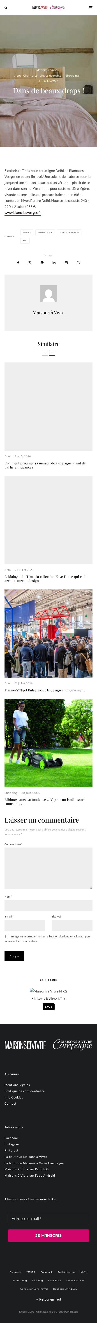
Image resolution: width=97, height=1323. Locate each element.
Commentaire (13, 844)
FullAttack (47, 1272)
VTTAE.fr (31, 1272)
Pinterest (11, 1150)
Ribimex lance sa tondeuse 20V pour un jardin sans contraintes (44, 801)
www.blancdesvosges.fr (23, 212)
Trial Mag (37, 1280)
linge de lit (46, 232)
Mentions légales (17, 1085)
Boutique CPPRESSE (65, 1288)
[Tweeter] (30, 262)
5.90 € (48, 1006)
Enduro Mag (19, 1280)
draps (27, 232)
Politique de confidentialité (25, 1091)
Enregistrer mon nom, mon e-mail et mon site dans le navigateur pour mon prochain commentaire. (48, 939)
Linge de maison (70, 232)
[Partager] (18, 262)
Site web (57, 916)
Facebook (12, 1138)
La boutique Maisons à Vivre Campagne (34, 1163)
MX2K (84, 1272)
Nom (8, 896)
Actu (17, 75)
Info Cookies (14, 1097)
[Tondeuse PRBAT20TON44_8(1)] (48, 743)
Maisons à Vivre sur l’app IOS (27, 1169)
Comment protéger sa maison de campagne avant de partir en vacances (45, 465)
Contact (10, 1103)
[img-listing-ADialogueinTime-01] (48, 520)
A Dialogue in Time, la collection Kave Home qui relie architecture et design (46, 579)
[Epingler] (42, 262)
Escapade (15, 1272)
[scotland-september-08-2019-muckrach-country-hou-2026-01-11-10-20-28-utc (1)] (48, 406)
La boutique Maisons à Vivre (26, 1157)
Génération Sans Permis (34, 1288)
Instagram (12, 1144)
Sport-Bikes (54, 1280)
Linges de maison (51, 75)
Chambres (30, 75)
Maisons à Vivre (46, 70)
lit (25, 240)
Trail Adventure (66, 1272)
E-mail (9, 916)
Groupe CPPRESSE (66, 1311)
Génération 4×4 (76, 1280)
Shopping (72, 75)
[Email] (66, 262)
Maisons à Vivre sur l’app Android (30, 1175)
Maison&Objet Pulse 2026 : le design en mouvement (45, 690)
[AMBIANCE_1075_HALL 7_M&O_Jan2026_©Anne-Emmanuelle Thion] (48, 633)
